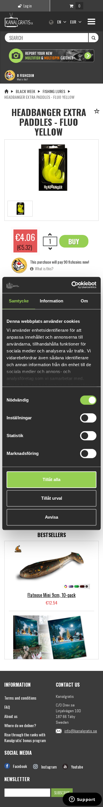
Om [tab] (84, 300)
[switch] (88, 417)
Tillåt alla (51, 479)
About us (10, 716)
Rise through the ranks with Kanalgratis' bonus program (25, 737)
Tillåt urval (51, 498)
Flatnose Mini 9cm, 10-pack (51, 595)
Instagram (49, 767)
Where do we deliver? (20, 725)
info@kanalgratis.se (80, 730)
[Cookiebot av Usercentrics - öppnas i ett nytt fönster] (72, 285)
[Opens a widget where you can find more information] (82, 800)
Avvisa (51, 517)
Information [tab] (51, 300)
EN (59, 22)
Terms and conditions (20, 698)
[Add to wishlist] (98, 111)
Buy (73, 241)
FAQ (7, 707)
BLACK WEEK (25, 91)
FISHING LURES (54, 91)
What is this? (22, 79)
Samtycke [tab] (19, 300)
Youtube (77, 767)
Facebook (20, 766)
